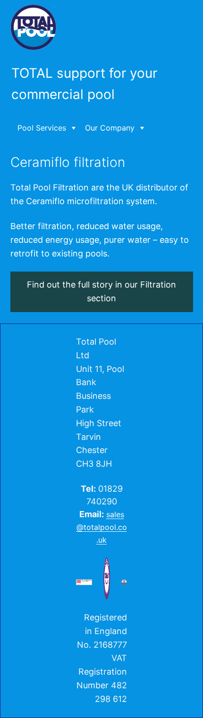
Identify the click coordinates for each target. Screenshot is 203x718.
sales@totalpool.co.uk (101, 527)
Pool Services (41, 127)
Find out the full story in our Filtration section (101, 291)
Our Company (110, 127)
